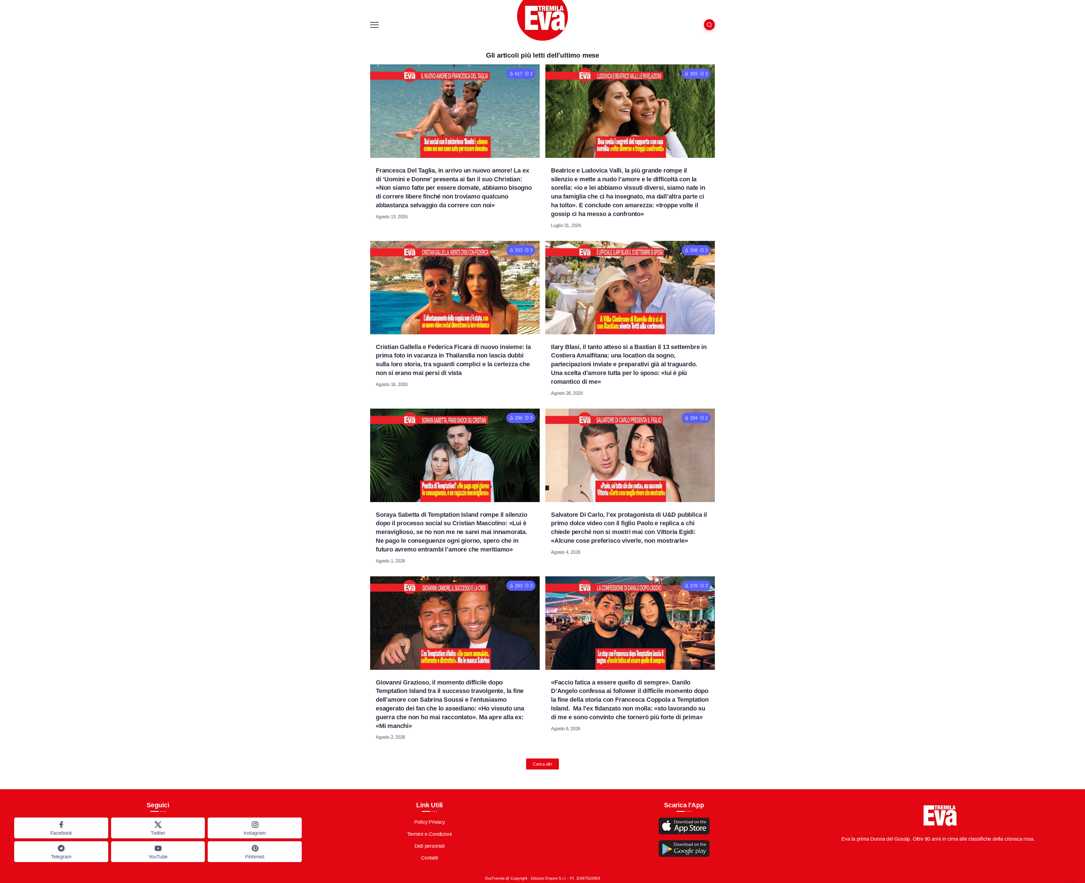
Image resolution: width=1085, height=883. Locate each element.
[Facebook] (61, 828)
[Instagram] (254, 828)
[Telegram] (61, 851)
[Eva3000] (542, 20)
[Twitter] (158, 828)
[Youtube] (158, 851)
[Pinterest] (254, 851)
